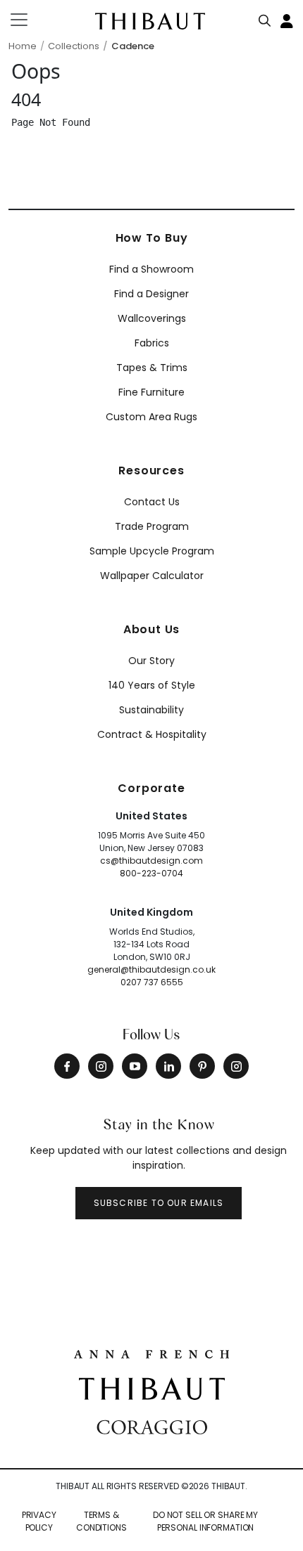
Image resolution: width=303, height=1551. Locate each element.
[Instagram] (100, 1066)
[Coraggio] (152, 1425)
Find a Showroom (151, 269)
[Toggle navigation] (27, 19)
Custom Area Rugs (151, 417)
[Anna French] (151, 1352)
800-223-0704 (151, 873)
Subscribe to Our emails (159, 1203)
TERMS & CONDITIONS (101, 1521)
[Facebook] (67, 1066)
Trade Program (152, 526)
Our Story (151, 661)
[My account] (287, 19)
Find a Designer (151, 294)
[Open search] (265, 17)
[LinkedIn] (168, 1066)
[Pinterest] (202, 1066)
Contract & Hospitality (151, 734)
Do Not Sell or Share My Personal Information (205, 1521)
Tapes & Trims (151, 368)
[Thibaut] (152, 1388)
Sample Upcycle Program (151, 551)
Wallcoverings (152, 318)
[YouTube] (134, 1066)
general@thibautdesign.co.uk (151, 969)
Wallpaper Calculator (152, 576)
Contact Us (152, 502)
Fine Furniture (151, 392)
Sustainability (151, 710)
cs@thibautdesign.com (151, 861)
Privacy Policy (39, 1521)
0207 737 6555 (151, 982)
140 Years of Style (152, 685)
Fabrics (152, 343)
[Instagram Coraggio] (236, 1066)
